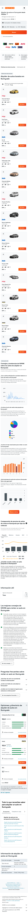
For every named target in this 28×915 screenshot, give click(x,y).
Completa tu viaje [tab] (16, 811)
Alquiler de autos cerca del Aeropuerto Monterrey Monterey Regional (13, 833)
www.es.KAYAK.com (11, 882)
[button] (2, 8)
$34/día (3, 14)
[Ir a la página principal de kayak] (9, 8)
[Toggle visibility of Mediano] (12, 435)
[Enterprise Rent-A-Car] (24, 715)
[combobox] (8, 16)
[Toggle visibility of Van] (11, 439)
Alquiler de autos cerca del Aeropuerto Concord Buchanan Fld (13, 840)
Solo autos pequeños (8, 36)
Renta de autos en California (13, 886)
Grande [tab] (18, 535)
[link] (14, 512)
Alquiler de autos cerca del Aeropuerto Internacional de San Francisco (13, 823)
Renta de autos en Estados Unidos (13, 885)
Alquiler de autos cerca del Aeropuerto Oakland (13, 830)
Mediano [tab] (11, 535)
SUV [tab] (23, 535)
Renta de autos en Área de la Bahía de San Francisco (13, 888)
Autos (18, 882)
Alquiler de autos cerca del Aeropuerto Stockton (13, 837)
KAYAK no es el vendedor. (8, 905)
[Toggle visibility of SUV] (11, 431)
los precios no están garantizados (13, 900)
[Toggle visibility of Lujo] (11, 433)
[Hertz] (24, 741)
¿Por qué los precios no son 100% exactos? (11, 910)
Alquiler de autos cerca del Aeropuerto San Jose (14, 826)
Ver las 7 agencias (5, 792)
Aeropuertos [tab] (6, 811)
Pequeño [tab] (4, 535)
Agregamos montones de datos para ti (12, 907)
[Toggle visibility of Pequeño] (12, 437)
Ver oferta (22, 104)
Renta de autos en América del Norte (13, 884)
